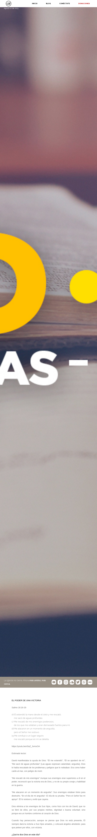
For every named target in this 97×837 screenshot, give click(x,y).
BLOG (48, 3)
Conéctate (64, 3)
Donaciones (84, 3)
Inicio (35, 3)
